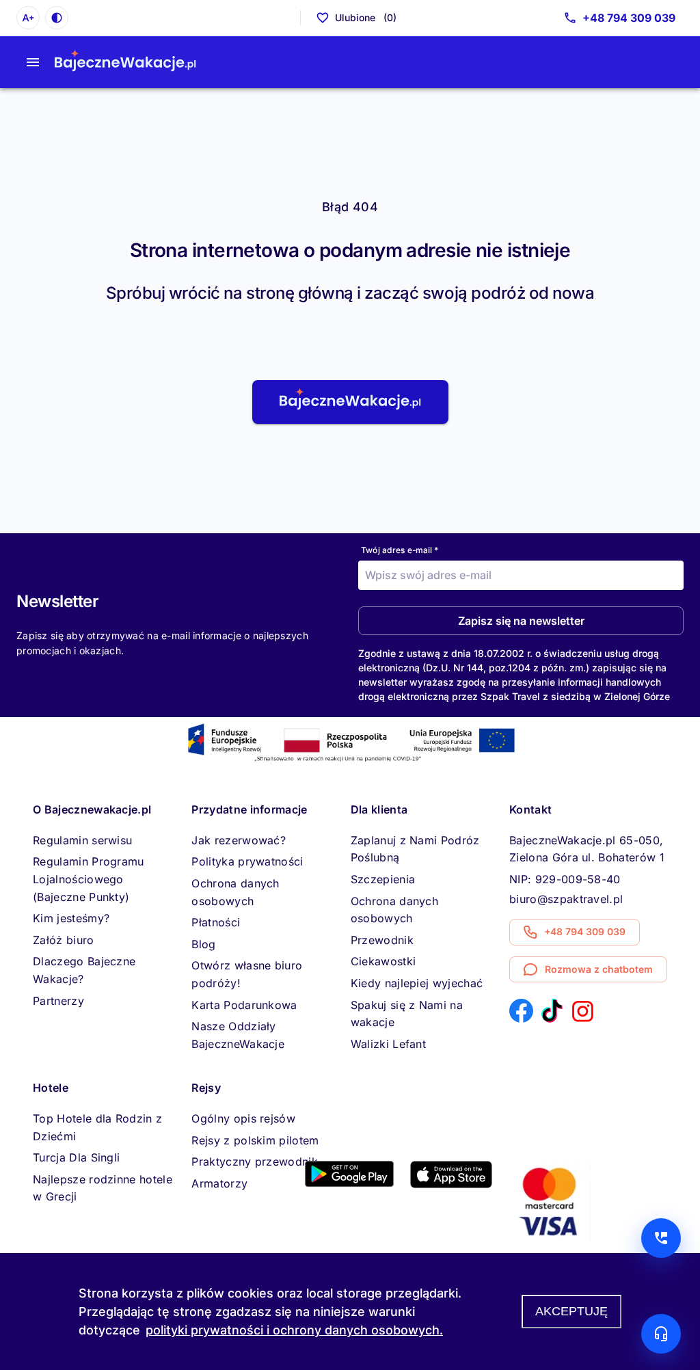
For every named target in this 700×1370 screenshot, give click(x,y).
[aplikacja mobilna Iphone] (451, 1184)
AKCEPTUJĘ (571, 1311)
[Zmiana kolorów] (56, 17)
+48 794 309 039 (628, 18)
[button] (350, 402)
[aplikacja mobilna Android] (349, 1183)
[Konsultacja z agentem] (661, 1334)
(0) (365, 17)
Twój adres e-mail (399, 550)
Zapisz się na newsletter (521, 621)
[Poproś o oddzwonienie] (661, 1238)
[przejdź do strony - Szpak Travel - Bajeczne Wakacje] (125, 62)
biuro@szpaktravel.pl (566, 899)
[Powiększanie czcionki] (28, 17)
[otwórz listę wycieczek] (32, 62)
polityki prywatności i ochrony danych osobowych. (294, 1330)
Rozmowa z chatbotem (599, 969)
